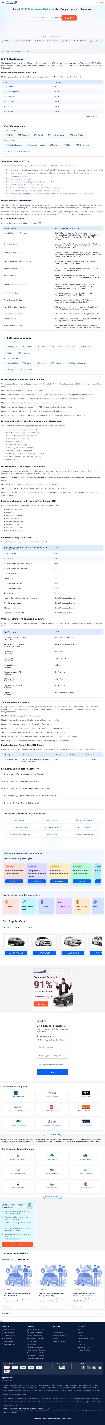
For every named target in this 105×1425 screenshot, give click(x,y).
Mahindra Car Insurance (18, 1173)
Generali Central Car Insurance (18, 1111)
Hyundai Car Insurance (85, 1159)
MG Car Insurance (85, 1187)
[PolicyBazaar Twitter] (89, 1367)
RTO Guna (8, 106)
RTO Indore (8, 111)
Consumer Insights (58, 1341)
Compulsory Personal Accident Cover (37, 873)
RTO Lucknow (56, 363)
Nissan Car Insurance (52, 1187)
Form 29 (16, 478)
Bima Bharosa (10, 1381)
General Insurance (10, 1330)
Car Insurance (52, 820)
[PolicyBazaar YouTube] (100, 1367)
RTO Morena (9, 97)
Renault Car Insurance (18, 1187)
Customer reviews (58, 1333)
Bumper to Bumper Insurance (59, 872)
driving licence (53, 212)
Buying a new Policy (48, 1036)
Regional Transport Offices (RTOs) (43, 77)
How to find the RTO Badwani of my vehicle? (22, 781)
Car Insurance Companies (84, 834)
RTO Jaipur (27, 363)
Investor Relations (84, 1350)
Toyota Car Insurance (86, 1173)
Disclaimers (6, 1313)
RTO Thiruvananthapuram (76, 363)
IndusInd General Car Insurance (52, 1125)
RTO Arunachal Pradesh (35, 145)
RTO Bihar (67, 145)
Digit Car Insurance (85, 1096)
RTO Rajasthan (23, 135)
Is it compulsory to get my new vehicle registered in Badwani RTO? (31, 796)
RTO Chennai (27, 347)
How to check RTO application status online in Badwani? (27, 788)
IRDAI (3, 1381)
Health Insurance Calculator (36, 1350)
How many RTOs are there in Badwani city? (21, 803)
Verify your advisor (84, 1347)
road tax (16, 176)
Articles (54, 1330)
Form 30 (43, 478)
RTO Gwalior (9, 101)
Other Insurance (9, 1344)
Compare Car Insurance (20, 827)
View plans (14, 881)
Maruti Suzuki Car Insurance (18, 1159)
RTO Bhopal (8, 87)
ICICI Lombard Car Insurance (86, 1111)
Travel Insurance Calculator (36, 1353)
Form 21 (9, 433)
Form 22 (33, 436)
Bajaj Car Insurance (18, 1096)
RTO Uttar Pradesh (77, 135)
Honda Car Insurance (52, 1173)
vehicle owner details (24, 194)
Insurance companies (59, 1335)
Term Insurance (9, 1335)
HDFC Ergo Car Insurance (52, 1111)
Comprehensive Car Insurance (20, 834)
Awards (54, 1338)
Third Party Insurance (84, 827)
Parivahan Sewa (33, 415)
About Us (81, 1330)
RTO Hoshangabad (11, 92)
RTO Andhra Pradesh (13, 145)
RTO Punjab (38, 135)
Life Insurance (9, 1333)
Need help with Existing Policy (52, 1040)
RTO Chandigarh (11, 363)
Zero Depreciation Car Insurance (14, 872)
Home (3, 51)
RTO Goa (8, 151)
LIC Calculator (32, 1344)
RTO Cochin (41, 363)
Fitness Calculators (36, 1333)
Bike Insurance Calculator (35, 1358)
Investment (8, 1338)
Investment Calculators (37, 1330)
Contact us (81, 1344)
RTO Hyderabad (56, 347)
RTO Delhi (9, 135)
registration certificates (29, 170)
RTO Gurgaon (10, 370)
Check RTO (69, 18)
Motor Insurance (19, 820)
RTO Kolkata (71, 347)
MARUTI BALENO (72, 953)
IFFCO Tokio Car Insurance (18, 1125)
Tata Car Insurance (51, 1159)
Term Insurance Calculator (36, 1338)
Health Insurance (9, 1341)
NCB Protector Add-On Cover (80, 872)
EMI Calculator (32, 1341)
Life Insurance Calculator (35, 1347)
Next (52, 1072)
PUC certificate (32, 182)
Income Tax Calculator (34, 1335)
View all (51, 844)
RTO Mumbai (86, 347)
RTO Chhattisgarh (83, 145)
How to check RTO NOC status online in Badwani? (24, 774)
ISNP (79, 1341)
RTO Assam (54, 145)
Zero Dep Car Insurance (84, 820)
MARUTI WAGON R (16, 953)
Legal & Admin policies (85, 1338)
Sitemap (81, 1333)
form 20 (34, 395)
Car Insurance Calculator (52, 827)
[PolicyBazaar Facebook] (83, 1367)
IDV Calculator (52, 834)
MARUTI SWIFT (44, 953)
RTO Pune (9, 353)
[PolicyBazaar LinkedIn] (94, 1367)
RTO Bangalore (11, 347)
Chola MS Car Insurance (52, 1096)
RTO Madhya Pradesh (18, 51)
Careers (80, 1335)
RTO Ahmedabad (24, 353)
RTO (8, 51)
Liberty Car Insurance (86, 1125)
